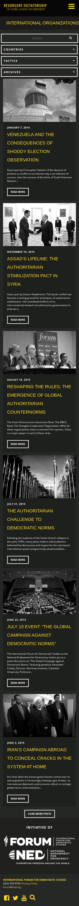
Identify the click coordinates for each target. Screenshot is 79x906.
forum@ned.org (12, 887)
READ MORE (18, 192)
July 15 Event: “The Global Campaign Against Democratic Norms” (39, 635)
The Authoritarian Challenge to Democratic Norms (30, 519)
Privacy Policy (29, 883)
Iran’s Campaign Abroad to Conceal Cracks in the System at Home (39, 758)
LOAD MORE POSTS (39, 813)
